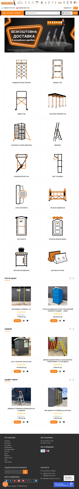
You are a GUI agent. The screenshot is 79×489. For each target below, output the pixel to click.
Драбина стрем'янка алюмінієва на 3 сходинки (21, 409)
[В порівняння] (23, 320)
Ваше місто (67, 8)
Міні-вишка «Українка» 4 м (21, 309)
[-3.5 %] (57, 397)
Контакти (8, 443)
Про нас (7, 451)
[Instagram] (19, 480)
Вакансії (7, 456)
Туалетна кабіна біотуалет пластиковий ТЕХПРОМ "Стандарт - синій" (57, 310)
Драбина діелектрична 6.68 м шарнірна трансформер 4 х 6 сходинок (57, 361)
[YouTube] (14, 480)
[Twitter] (10, 480)
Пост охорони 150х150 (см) (21, 362)
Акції (6, 453)
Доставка (8, 445)
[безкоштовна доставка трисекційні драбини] (39, 35)
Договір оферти (10, 449)
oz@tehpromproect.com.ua (51, 478)
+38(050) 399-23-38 (49, 476)
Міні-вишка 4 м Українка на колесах (58, 410)
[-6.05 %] (21, 397)
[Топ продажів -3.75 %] (21, 295)
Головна (7, 441)
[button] (70, 278)
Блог (6, 460)
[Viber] (27, 480)
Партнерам (8, 462)
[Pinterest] (23, 480)
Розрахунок (8, 447)
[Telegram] (36, 480)
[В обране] (27, 320)
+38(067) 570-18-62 (49, 473)
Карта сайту (8, 458)
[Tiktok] (31, 480)
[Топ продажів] (57, 295)
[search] (58, 13)
